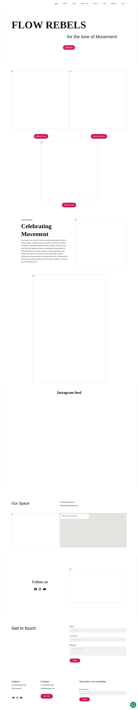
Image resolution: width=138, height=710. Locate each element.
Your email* (73, 636)
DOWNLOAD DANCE (99, 136)
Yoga (74, 3)
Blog (123, 3)
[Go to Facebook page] (35, 589)
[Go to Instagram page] (40, 589)
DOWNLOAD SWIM (69, 205)
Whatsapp (69, 47)
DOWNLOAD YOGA (41, 136)
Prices (65, 3)
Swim (104, 3)
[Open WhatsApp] (133, 705)
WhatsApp (46, 696)
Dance (96, 3)
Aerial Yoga (84, 3)
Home (56, 3)
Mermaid (114, 3)
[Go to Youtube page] (44, 589)
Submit (75, 660)
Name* (72, 626)
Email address (84, 689)
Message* (73, 645)
